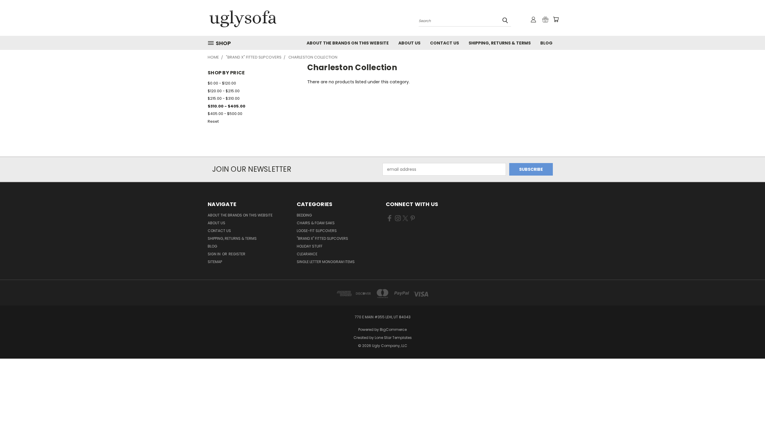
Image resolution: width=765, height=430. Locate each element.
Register (237, 254)
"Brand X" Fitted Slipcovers (322, 238)
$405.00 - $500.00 (225, 113)
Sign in (214, 254)
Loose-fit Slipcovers (317, 230)
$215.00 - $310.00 (224, 98)
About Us (409, 43)
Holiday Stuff (309, 246)
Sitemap (215, 261)
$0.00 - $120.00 (222, 83)
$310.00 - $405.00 (226, 106)
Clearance (307, 254)
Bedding (304, 215)
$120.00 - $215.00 (224, 91)
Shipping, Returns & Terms (500, 43)
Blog (546, 43)
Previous (749, 411)
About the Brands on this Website (348, 43)
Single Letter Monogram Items (326, 261)
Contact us (444, 43)
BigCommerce (393, 329)
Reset (213, 121)
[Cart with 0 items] (556, 19)
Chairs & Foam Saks (316, 222)
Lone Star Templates (393, 337)
